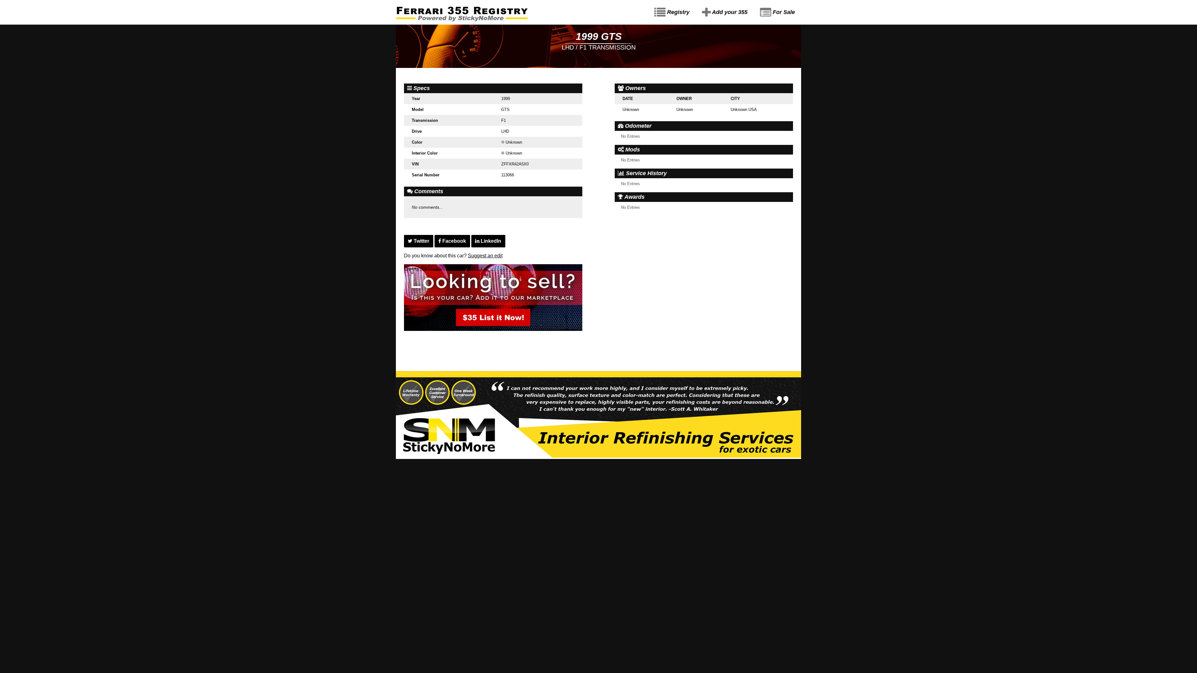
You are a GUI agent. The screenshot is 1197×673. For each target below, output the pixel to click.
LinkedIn (490, 241)
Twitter (420, 241)
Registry (678, 12)
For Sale (783, 12)
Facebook (453, 241)
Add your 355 (729, 12)
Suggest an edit (485, 255)
